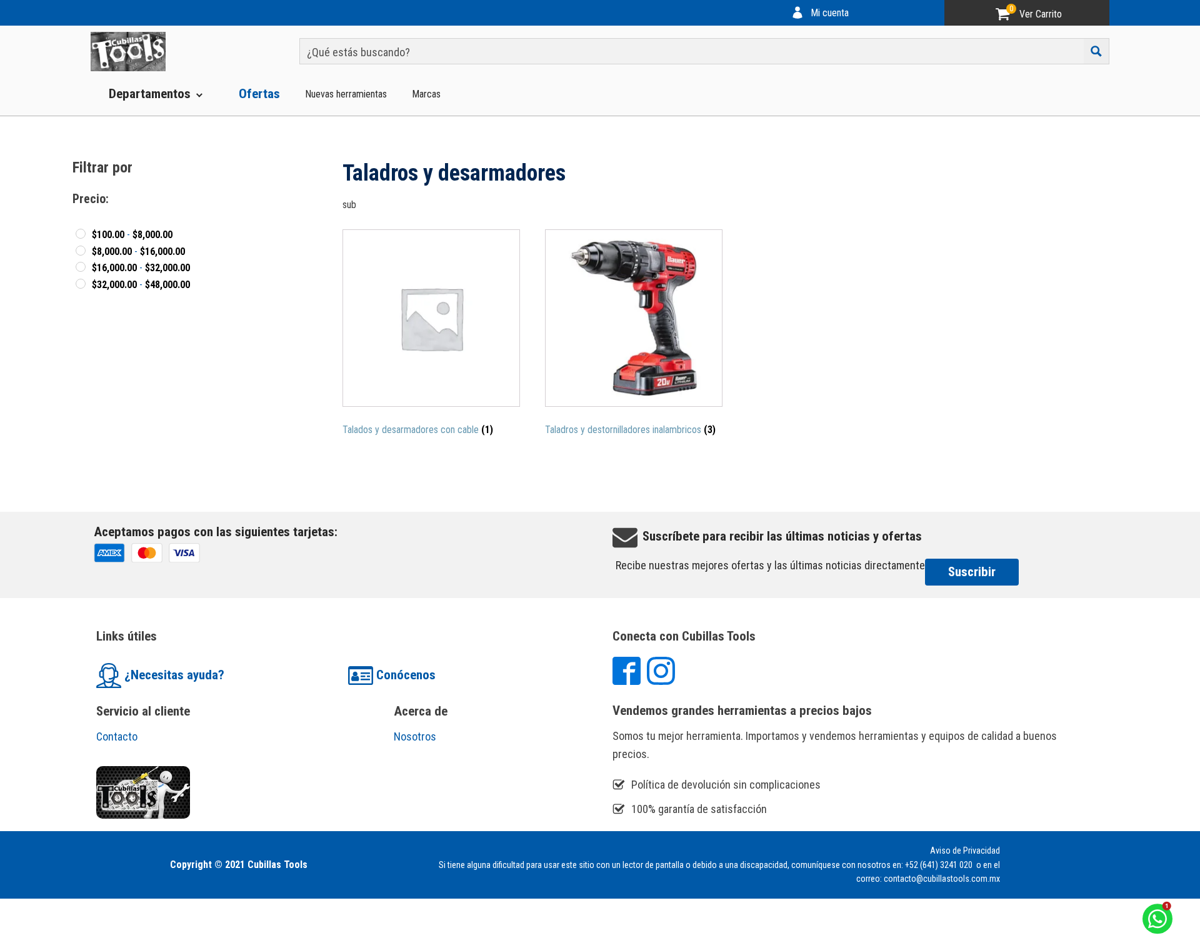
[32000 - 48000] (81, 284)
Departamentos (150, 93)
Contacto (117, 736)
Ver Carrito (1040, 14)
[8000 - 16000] (81, 251)
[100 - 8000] (81, 234)
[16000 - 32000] (81, 267)
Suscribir (972, 571)
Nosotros (415, 736)
